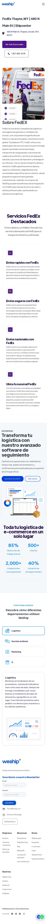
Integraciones (6, 889)
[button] (43, 4)
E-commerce (36, 846)
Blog (18, 846)
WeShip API (20, 851)
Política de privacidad (5, 850)
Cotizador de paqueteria (21, 856)
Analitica (5, 881)
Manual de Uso (21, 838)
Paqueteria (35, 842)
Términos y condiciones (6, 843)
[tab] (23, 630)
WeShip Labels (36, 838)
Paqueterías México (38, 859)
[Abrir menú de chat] (40, 917)
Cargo (34, 851)
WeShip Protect (37, 855)
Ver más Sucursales (14, 44)
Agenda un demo (12, 479)
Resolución (5, 885)
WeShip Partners (22, 842)
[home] (8, 4)
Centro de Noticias (23, 861)
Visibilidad (5, 893)
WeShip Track (6, 877)
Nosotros (5, 838)
